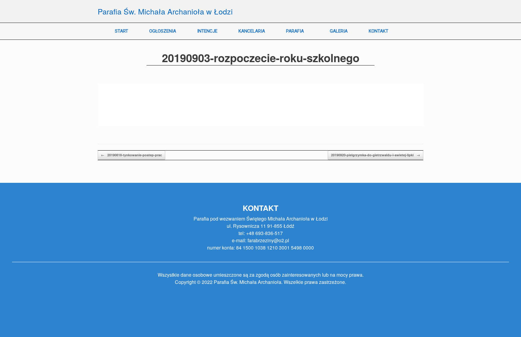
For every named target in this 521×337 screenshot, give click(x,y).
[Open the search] (414, 31)
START (121, 31)
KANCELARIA (251, 31)
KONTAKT (378, 31)
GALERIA (339, 31)
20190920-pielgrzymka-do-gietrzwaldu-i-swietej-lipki (375, 155)
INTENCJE (207, 31)
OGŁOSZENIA (162, 31)
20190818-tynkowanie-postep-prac (131, 155)
